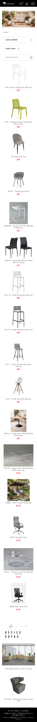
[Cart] (21, 4)
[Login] (27, 3)
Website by (9, 717)
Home (6, 32)
